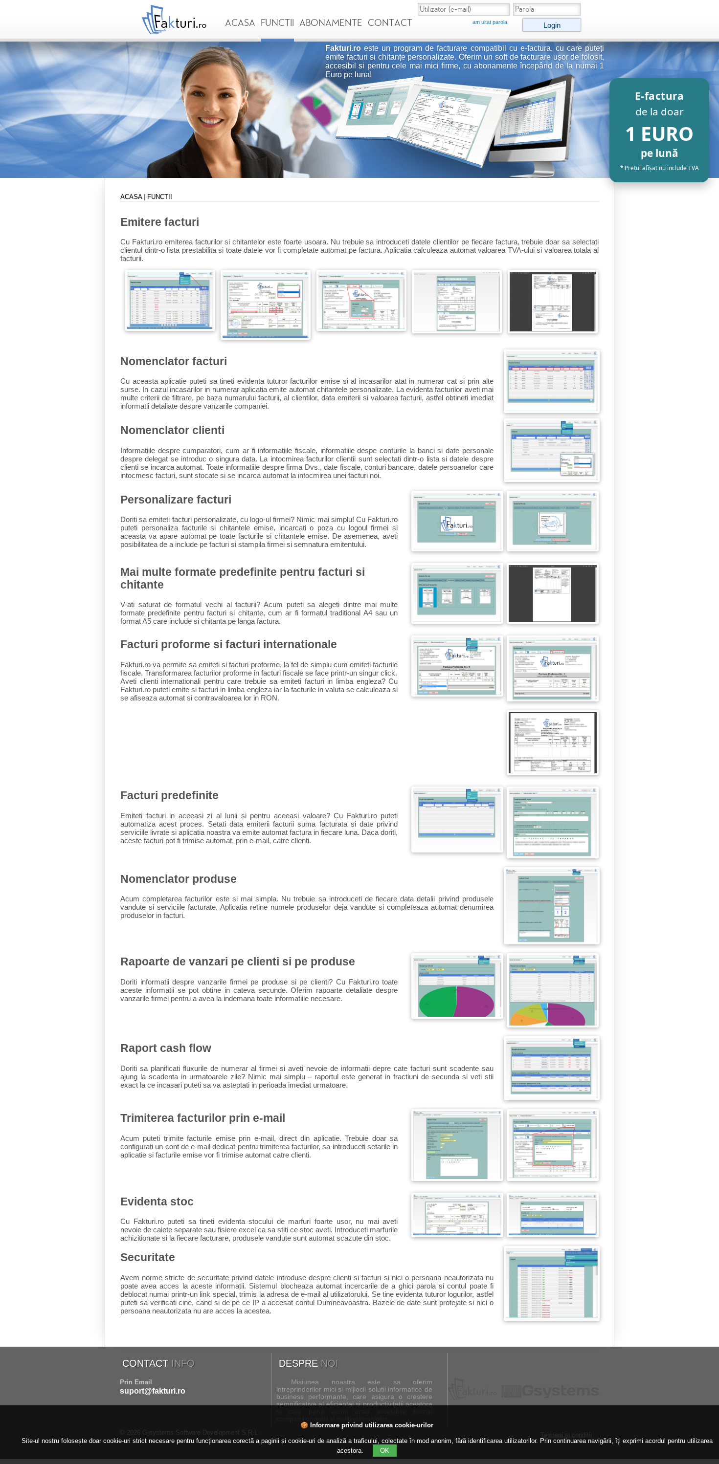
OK (384, 1450)
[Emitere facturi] (170, 328)
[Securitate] (552, 1318)
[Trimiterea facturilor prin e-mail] (457, 1178)
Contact (390, 23)
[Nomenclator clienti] (552, 479)
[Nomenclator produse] (552, 942)
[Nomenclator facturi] (552, 410)
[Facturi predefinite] (457, 850)
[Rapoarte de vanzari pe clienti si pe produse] (457, 1016)
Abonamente (330, 23)
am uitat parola (489, 22)
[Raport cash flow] (552, 1097)
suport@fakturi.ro (152, 1391)
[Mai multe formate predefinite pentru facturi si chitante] (457, 621)
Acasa (240, 23)
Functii (277, 23)
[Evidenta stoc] (457, 1234)
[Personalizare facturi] (457, 549)
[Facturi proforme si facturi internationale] (457, 694)
